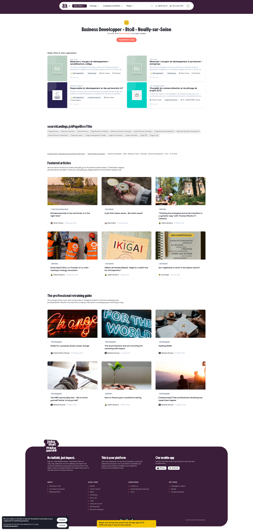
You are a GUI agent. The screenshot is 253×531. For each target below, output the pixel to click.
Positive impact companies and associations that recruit (66, 154)
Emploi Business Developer (143, 131)
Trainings (93, 6)
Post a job (93, 498)
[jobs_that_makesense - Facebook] (132, 520)
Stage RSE (143, 135)
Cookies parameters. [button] (10, 526)
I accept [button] (62, 520)
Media (129, 6)
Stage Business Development (164, 131)
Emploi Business (82, 131)
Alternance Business (68, 131)
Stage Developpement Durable (96, 135)
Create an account (96, 504)
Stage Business (53, 131)
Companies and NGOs (111, 6)
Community (93, 495)
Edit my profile (94, 506)
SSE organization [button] (77, 73)
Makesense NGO (54, 492)
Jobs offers (78, 6)
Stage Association (77, 135)
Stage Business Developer (99, 131)
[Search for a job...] (152, 6)
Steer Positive (125, 33)
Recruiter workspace (97, 509)
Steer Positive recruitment (96, 154)
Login (92, 501)
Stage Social (154, 135)
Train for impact (95, 489)
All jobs (92, 486)
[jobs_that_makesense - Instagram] (127, 520)
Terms (132, 492)
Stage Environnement (116, 135)
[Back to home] (51, 447)
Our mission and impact (57, 489)
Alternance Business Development (188, 131)
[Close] (153, 524)
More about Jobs (55, 486)
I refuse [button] (62, 525)
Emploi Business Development (58, 135)
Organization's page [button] (126, 40)
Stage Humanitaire (131, 135)
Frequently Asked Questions (139, 489)
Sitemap (173, 489)
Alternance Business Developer (121, 131)
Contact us (134, 486)
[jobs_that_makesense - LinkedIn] (121, 520)
